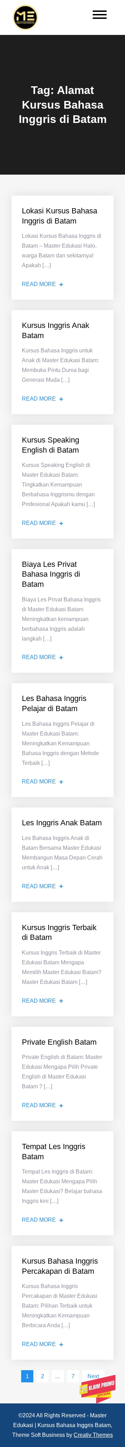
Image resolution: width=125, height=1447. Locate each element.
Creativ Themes (93, 1435)
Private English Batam (59, 1042)
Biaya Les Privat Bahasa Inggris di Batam (51, 574)
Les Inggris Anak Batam (62, 822)
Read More (39, 284)
